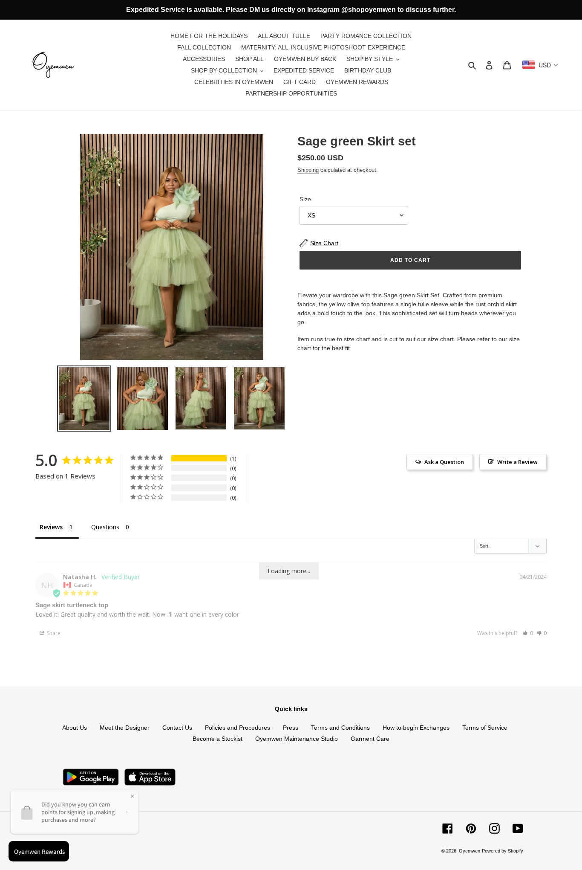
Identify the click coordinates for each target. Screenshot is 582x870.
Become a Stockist (217, 738)
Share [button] (53, 633)
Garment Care (370, 738)
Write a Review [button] (517, 462)
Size (305, 199)
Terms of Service (484, 727)
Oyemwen (469, 850)
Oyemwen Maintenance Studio (296, 738)
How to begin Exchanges (416, 727)
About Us (74, 727)
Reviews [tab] (51, 527)
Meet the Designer (125, 727)
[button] (528, 633)
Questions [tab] (105, 527)
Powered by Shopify (502, 850)
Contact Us (177, 727)
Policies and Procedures (237, 727)
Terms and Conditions (340, 727)
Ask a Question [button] (444, 462)
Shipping (308, 170)
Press (290, 727)
